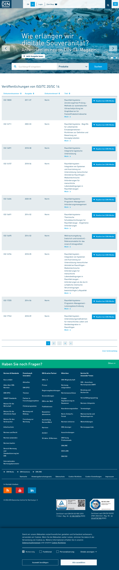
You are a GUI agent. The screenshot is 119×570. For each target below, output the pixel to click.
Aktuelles (26, 382)
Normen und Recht (10, 432)
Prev (6, 48)
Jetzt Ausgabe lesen (34, 56)
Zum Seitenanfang (109, 351)
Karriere (45, 427)
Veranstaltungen (48, 396)
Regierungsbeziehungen (51, 390)
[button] (89, 551)
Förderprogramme (30, 406)
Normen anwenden (10, 438)
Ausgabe (29, 93)
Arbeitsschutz (8, 427)
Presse (44, 385)
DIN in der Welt (47, 401)
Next (113, 48)
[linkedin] (32, 490)
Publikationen (47, 406)
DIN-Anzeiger (66, 427)
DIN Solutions (25, 472)
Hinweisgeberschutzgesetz (41, 476)
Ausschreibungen (67, 432)
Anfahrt (45, 433)
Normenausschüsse (68, 393)
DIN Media (10, 472)
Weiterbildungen (87, 422)
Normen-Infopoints (88, 403)
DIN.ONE (64, 445)
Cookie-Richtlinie (59, 542)
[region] (59, 545)
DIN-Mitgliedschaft (68, 380)
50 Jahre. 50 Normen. (49, 438)
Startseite (23, 476)
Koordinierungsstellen (69, 408)
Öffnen (111, 363)
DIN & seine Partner (49, 373)
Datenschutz (60, 476)
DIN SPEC (6, 393)
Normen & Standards (11, 373)
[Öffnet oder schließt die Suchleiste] (108, 4)
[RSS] (7, 490)
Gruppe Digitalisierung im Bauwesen (67, 400)
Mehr (67, 116)
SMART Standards (10, 398)
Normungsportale (87, 427)
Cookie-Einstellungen (93, 476)
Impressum (109, 476)
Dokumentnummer (11, 93)
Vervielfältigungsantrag (89, 398)
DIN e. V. (45, 380)
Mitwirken (65, 373)
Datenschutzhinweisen (31, 542)
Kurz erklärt (7, 380)
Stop (116, 57)
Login (40, 4)
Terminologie (85, 408)
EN (28, 4)
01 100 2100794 (75, 516)
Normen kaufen (9, 443)
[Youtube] (20, 490)
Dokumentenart (52, 93)
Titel (66, 93)
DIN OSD (64, 456)
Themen (26, 393)
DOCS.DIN (64, 451)
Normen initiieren (67, 422)
